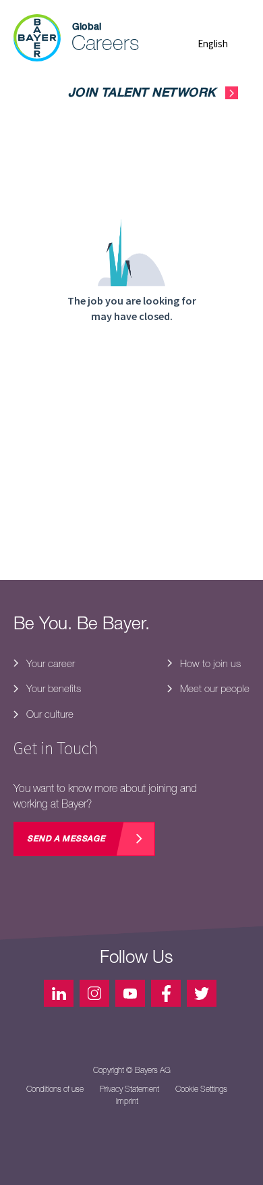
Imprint (127, 1101)
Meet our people (213, 688)
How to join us (209, 663)
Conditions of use (55, 1089)
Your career (49, 663)
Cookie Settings (201, 1089)
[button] (224, 43)
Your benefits (52, 688)
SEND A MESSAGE (66, 839)
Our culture (49, 714)
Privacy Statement (129, 1089)
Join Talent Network (142, 94)
